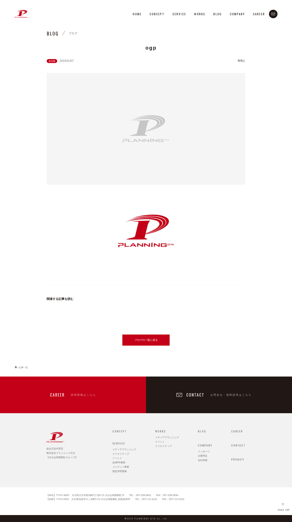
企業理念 (202, 455)
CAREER (259, 14)
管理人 (241, 60)
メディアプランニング (124, 449)
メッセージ (204, 451)
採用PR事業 (118, 462)
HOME (137, 14)
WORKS (199, 14)
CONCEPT (157, 14)
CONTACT (238, 445)
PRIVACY (237, 459)
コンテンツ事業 (120, 467)
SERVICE (179, 14)
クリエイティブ (120, 453)
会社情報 (202, 460)
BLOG (217, 14)
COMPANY (237, 14)
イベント (117, 458)
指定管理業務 (119, 471)
